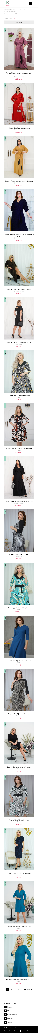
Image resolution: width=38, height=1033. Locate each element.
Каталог (20, 9)
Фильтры (19, 22)
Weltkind (25, 1031)
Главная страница (9, 9)
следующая (28, 989)
